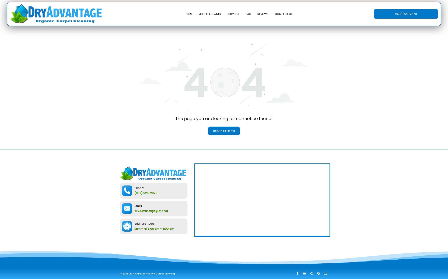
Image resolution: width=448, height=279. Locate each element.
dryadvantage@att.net (151, 211)
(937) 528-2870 (145, 193)
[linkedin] (304, 274)
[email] (325, 274)
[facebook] (297, 274)
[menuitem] (188, 14)
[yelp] (311, 274)
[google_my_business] (318, 274)
